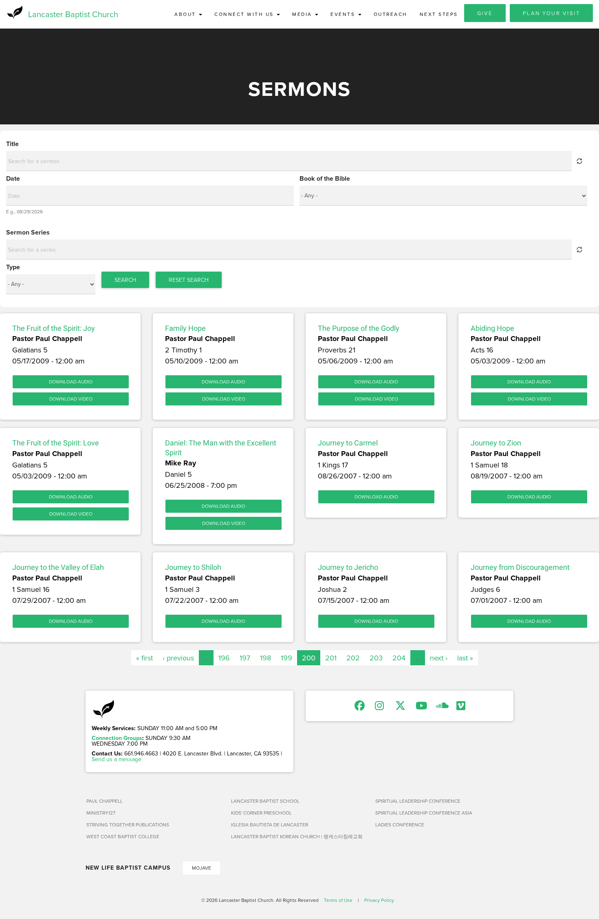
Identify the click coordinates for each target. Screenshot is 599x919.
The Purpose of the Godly (358, 328)
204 (398, 658)
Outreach (390, 14)
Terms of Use (338, 900)
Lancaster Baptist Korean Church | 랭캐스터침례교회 (297, 836)
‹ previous (178, 658)
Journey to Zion (496, 442)
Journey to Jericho (348, 567)
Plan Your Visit (551, 13)
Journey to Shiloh (193, 567)
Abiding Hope (492, 328)
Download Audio (70, 381)
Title (12, 144)
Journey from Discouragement (520, 567)
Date (13, 178)
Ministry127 (100, 812)
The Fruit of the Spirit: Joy (53, 328)
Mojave (201, 867)
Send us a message (116, 759)
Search (125, 280)
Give (485, 13)
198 (265, 658)
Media (303, 14)
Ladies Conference (399, 824)
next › (438, 658)
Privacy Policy (379, 900)
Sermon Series (28, 232)
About (186, 14)
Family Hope (185, 328)
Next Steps (439, 14)
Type (13, 267)
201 (331, 658)
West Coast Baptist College (122, 836)
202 (353, 658)
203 (376, 658)
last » (465, 658)
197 (245, 658)
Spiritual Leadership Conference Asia (423, 812)
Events (343, 14)
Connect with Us (245, 14)
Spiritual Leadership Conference (417, 800)
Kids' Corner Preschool (261, 812)
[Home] (14, 12)
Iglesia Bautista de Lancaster (269, 824)
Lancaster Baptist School (265, 800)
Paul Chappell (104, 800)
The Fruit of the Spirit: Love (55, 442)
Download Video (70, 398)
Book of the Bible (325, 178)
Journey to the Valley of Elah (58, 567)
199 (286, 658)
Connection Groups (117, 738)
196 (224, 658)
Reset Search (189, 280)
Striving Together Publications (127, 824)
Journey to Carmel (348, 442)
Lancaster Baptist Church (73, 14)
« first (144, 658)
